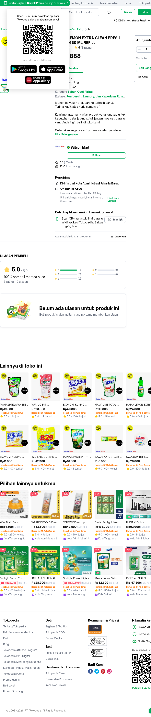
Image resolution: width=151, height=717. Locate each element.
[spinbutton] (146, 49)
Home (3, 29)
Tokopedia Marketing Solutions (22, 661)
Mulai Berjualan (109, 3)
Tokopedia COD (55, 632)
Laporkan (120, 236)
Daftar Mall (52, 658)
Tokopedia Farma (13, 673)
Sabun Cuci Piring (74, 29)
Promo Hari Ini (11, 679)
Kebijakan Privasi (56, 685)
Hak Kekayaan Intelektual (18, 632)
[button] (132, 21)
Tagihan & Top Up (56, 626)
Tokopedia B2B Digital (16, 656)
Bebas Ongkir (54, 638)
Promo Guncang (13, 691)
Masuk (128, 12)
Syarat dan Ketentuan (59, 679)
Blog (6, 644)
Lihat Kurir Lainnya (113, 199)
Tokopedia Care (55, 673)
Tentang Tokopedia (82, 3)
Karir (6, 638)
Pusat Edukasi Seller (58, 652)
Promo (128, 3)
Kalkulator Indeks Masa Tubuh (21, 667)
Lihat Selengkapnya (66, 134)
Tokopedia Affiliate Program (20, 650)
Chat (145, 76)
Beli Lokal (9, 685)
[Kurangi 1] (139, 49)
